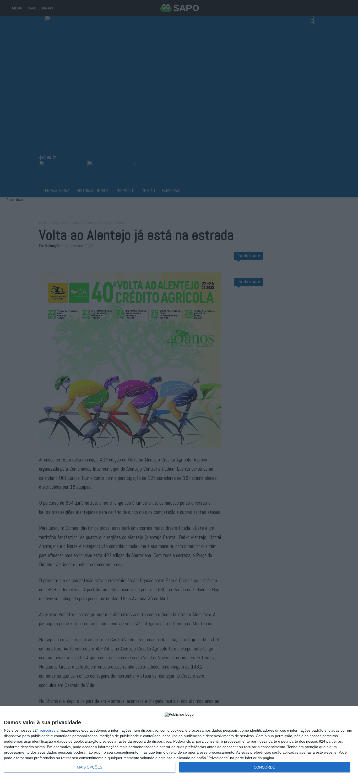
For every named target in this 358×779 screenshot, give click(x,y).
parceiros (47, 730)
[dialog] (179, 742)
